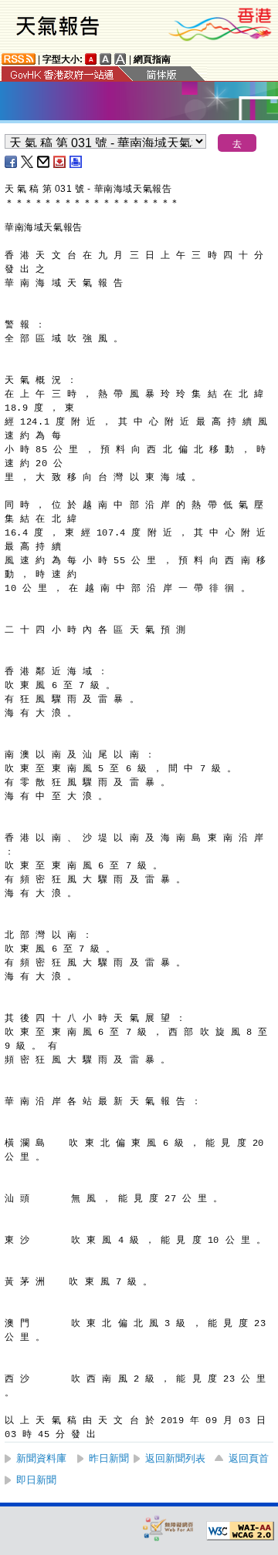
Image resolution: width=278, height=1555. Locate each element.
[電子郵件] (44, 162)
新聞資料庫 (41, 1458)
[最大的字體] (120, 59)
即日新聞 (36, 1480)
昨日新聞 (109, 1458)
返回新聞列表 (175, 1458)
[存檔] (60, 162)
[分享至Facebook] (12, 162)
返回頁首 (249, 1458)
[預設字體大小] (91, 59)
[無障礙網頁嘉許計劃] (168, 1527)
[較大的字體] (106, 59)
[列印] (76, 162)
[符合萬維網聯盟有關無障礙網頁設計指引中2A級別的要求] (240, 1531)
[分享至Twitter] (28, 162)
